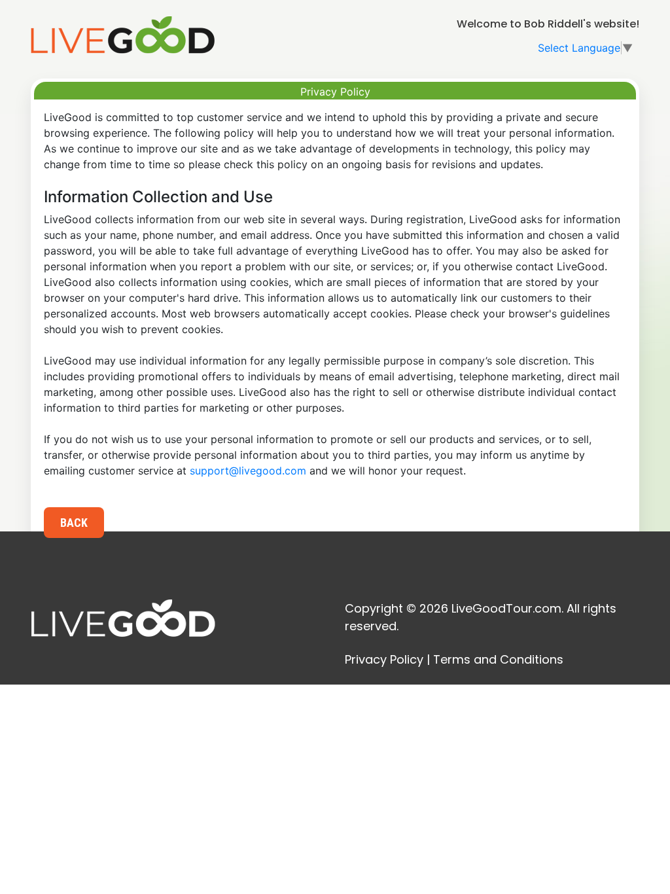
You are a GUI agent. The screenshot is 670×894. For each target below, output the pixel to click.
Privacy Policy (384, 659)
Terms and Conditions (498, 659)
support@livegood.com (248, 470)
